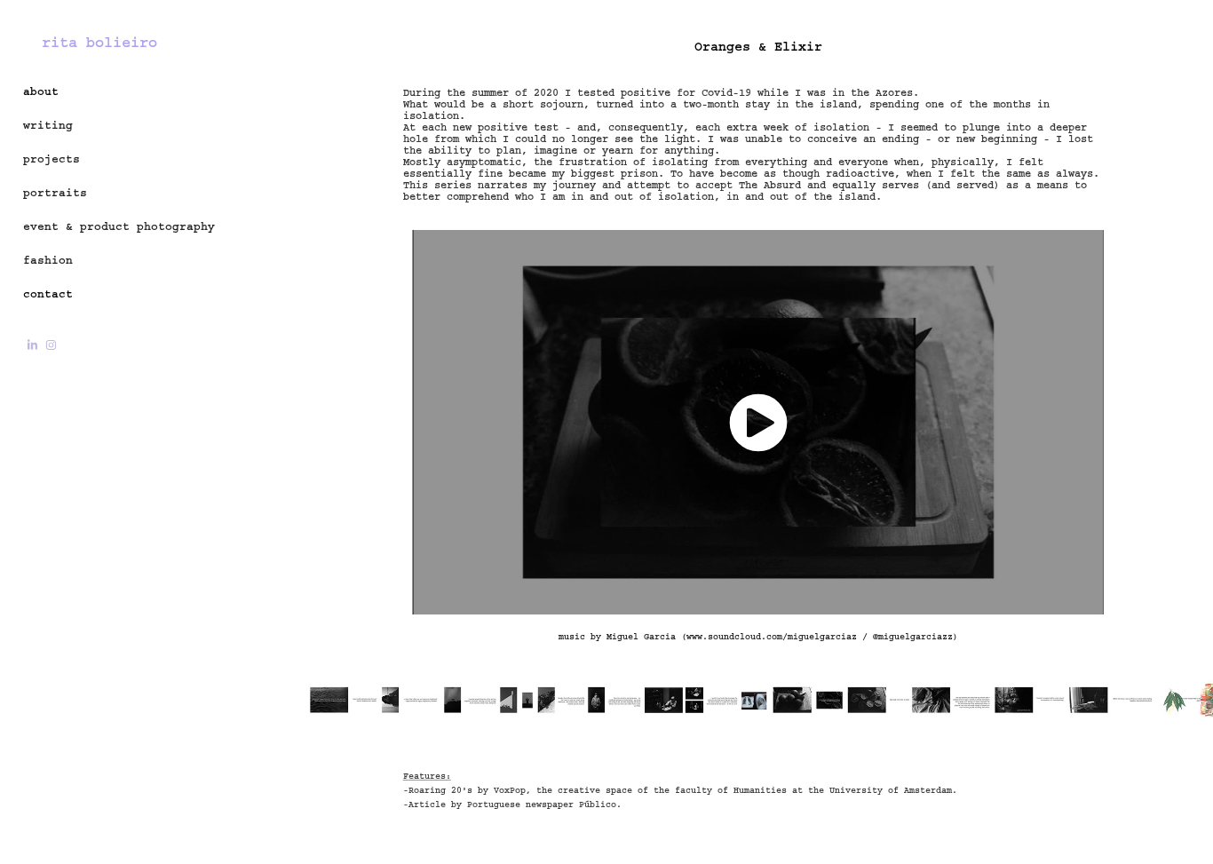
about (41, 91)
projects (51, 159)
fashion (48, 260)
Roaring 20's (440, 790)
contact (48, 294)
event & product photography (119, 226)
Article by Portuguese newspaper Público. (517, 804)
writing (48, 125)
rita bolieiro (99, 42)
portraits (55, 192)
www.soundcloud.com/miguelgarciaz (771, 636)
